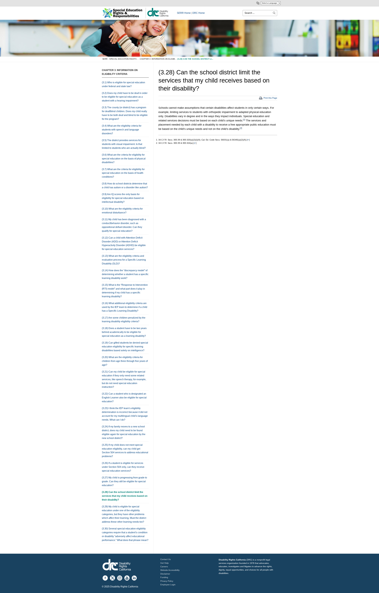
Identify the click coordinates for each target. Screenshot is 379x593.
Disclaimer (165, 574)
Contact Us (165, 559)
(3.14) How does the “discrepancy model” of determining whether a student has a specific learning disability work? (125, 274)
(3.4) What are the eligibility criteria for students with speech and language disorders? (121, 130)
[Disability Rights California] (116, 565)
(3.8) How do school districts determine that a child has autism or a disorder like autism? (125, 185)
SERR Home (184, 13)
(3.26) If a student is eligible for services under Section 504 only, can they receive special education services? (123, 467)
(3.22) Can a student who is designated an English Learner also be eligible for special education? (124, 397)
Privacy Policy (166, 581)
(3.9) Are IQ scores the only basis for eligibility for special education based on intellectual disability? (123, 198)
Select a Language (269, 3)
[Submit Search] (274, 13)
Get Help (164, 563)
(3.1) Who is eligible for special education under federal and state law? (123, 84)
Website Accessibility (170, 570)
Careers (164, 566)
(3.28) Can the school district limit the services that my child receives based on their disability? (124, 496)
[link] (158, 16)
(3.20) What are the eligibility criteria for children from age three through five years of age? (125, 361)
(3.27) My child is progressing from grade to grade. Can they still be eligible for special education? (124, 481)
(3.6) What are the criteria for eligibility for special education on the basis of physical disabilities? (124, 158)
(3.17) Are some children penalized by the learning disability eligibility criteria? (123, 319)
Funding (164, 577)
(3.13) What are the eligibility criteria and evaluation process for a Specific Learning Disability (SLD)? (124, 260)
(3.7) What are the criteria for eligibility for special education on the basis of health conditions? (123, 173)
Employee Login (167, 584)
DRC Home (198, 13)
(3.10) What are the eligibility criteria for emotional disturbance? (122, 210)
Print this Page (270, 98)
